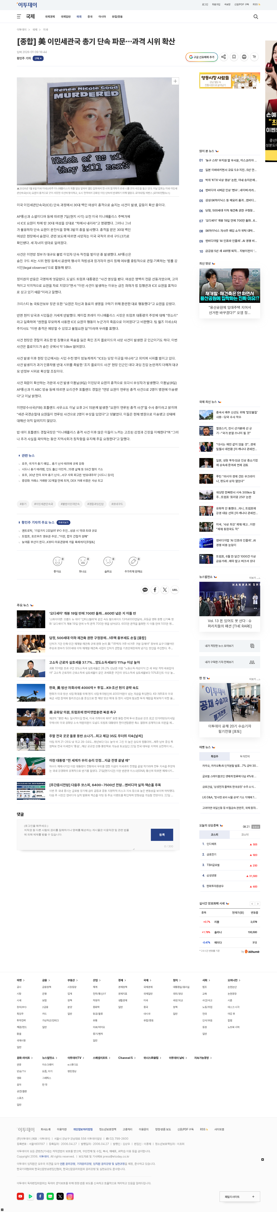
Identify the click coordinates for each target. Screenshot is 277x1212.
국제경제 (50, 16)
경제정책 (122, 987)
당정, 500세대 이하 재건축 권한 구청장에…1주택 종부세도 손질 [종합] (97, 638)
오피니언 (232, 980)
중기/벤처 (98, 1033)
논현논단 (232, 987)
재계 (95, 987)
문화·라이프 (23, 1057)
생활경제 (122, 1000)
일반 (19, 1047)
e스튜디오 (73, 1064)
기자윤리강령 (84, 1163)
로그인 (205, 4)
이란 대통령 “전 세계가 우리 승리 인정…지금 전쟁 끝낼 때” (89, 760)
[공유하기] (224, 57)
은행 (44, 993)
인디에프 (211, 844)
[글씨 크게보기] (254, 57)
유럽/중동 (117, 16)
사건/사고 (207, 1000)
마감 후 (231, 1013)
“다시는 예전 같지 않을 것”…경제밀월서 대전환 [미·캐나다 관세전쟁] (236, 449)
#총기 (23, 504)
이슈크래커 (47, 1064)
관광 (19, 1064)
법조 (204, 987)
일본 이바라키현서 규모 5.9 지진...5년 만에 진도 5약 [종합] (241, 170)
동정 (204, 1027)
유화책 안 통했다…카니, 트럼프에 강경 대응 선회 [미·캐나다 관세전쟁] (236, 513)
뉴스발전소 (48, 1057)
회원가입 (216, 4)
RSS (255, 4)
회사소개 (45, 1129)
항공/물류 (98, 1013)
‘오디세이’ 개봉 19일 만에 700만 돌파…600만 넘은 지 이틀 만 (92, 613)
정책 (70, 1000)
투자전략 (245, 756)
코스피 (214, 834)
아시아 (102, 16)
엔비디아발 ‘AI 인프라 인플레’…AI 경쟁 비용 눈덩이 (235, 241)
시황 (19, 993)
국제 (30, 16)
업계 (70, 993)
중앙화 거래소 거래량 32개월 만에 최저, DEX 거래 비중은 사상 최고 (62, 481)
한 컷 (44, 1084)
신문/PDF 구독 (241, 4)
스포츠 (20, 1098)
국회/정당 (178, 993)
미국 (79, 16)
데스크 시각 (233, 1007)
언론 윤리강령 (67, 1163)
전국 (204, 1013)
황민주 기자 (24, 58)
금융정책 (46, 987)
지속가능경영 (201, 1057)
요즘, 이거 (47, 1071)
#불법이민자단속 (70, 504)
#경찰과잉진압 (95, 504)
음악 (19, 1084)
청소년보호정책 (107, 1129)
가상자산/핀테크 (50, 1020)
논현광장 (232, 993)
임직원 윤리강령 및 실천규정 (109, 1163)
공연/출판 (22, 1091)
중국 (90, 16)
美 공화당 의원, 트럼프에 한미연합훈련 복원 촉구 (82, 712)
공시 (19, 987)
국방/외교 (178, 1000)
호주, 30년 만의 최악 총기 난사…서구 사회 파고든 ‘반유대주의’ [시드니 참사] (68, 475)
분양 (70, 1007)
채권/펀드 (22, 1027)
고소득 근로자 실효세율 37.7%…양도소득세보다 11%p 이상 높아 (94, 662)
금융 (44, 980)
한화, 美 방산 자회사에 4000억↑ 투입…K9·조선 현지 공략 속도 (94, 688)
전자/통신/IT (99, 993)
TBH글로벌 (213, 865)
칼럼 (230, 1020)
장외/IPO (22, 1007)
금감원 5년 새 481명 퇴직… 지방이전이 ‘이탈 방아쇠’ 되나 (240, 251)
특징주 (214, 756)
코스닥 (245, 834)
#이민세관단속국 (43, 504)
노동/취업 (207, 1007)
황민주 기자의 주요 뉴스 (38, 522)
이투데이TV (74, 1057)
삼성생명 (211, 875)
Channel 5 (125, 1057)
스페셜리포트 (100, 1057)
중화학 (96, 1007)
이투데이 (22, 29)
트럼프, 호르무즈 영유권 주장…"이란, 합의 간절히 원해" (55, 536)
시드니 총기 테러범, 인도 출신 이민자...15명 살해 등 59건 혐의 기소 (62, 469)
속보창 (227, 4)
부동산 (71, 980)
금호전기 (211, 854)
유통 (95, 1020)
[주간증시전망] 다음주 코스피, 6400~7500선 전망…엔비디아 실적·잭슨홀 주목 (105, 785)
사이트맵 (219, 1129)
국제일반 (66, 16)
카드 (44, 1013)
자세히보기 (63, 522)
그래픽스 (46, 1078)
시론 (230, 1000)
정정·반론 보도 (163, 1129)
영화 (19, 1078)
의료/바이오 (99, 1027)
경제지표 (122, 993)
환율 (19, 1033)
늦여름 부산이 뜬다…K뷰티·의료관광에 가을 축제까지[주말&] (58, 542)
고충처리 (127, 1129)
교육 (204, 993)
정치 (175, 980)
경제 (120, 980)
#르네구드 (117, 504)
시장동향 (72, 987)
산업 (95, 980)
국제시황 (21, 1040)
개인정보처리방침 (83, 1129)
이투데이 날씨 (176, 1057)
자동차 (96, 1000)
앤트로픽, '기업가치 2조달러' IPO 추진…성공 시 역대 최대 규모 (59, 531)
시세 (19, 1000)
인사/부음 (207, 1020)
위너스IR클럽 (151, 1057)
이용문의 (144, 1129)
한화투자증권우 (215, 886)
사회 (204, 980)
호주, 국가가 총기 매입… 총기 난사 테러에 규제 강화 (53, 464)
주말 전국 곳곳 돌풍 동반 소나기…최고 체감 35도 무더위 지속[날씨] (96, 736)
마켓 (19, 980)
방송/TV (21, 1071)
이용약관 (62, 1129)
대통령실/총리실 (181, 987)
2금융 (45, 1007)
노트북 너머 (233, 1027)
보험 (44, 1000)
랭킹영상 (72, 1071)
